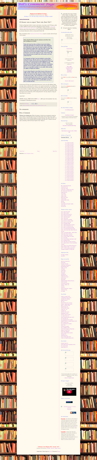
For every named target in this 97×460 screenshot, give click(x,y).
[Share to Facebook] (35, 103)
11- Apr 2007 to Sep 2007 (69, 155)
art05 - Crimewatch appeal (65, 216)
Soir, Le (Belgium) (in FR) (65, 327)
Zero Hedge (63, 291)
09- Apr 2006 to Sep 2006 (69, 153)
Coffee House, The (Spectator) (66, 265)
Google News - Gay (64, 309)
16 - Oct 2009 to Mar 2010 (69, 162)
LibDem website (63, 196)
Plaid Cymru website (64, 197)
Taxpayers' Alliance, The (65, 284)
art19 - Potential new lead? (65, 240)
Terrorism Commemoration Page (69, 125)
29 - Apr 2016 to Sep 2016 (69, 179)
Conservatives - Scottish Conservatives (67, 189)
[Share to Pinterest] (36, 103)
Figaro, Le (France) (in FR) (65, 305)
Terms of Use (69, 69)
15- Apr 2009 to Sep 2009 (69, 160)
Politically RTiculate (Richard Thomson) (67, 280)
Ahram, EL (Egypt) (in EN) (65, 296)
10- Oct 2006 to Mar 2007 (69, 154)
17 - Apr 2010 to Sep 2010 (69, 163)
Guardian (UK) (63, 310)
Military (39, 105)
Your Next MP (63, 206)
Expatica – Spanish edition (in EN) (66, 304)
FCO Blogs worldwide (64, 254)
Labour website (63, 194)
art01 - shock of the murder (65, 211)
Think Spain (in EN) (64, 335)
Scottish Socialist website (65, 200)
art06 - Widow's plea (64, 218)
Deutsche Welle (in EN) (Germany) (66, 302)
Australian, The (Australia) (65, 299)
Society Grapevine (64, 282)
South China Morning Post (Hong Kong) (67, 328)
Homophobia (27, 105)
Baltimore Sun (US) (64, 300)
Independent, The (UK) (64, 313)
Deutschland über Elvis (64, 266)
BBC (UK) (62, 301)
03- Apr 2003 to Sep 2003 (69, 145)
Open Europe (63, 279)
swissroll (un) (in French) (65, 283)
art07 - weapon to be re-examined (66, 219)
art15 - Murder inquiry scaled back (66, 235)
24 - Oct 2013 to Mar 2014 (69, 172)
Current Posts (69, 48)
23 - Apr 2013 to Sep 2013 (69, 171)
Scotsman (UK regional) (65, 326)
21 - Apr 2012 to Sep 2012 (69, 168)
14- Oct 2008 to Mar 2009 (69, 159)
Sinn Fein (62, 201)
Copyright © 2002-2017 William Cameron (54, 448)
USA (45, 105)
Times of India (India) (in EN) (66, 336)
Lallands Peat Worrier (64, 276)
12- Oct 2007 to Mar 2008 (69, 157)
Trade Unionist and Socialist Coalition (67, 203)
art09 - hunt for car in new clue (66, 222)
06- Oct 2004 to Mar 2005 (69, 149)
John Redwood (63, 274)
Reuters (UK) (63, 325)
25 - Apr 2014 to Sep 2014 (69, 173)
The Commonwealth (64, 345)
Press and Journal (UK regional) (66, 323)
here (70, 60)
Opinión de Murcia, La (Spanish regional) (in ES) (69, 321)
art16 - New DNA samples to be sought (67, 236)
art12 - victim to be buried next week (67, 226)
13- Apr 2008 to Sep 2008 (69, 158)
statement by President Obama (36, 33)
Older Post (55, 151)
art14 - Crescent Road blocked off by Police (68, 228)
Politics (42, 105)
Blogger (58, 451)
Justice (37, 105)
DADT (24, 105)
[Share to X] (34, 103)
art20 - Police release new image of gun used (68, 241)
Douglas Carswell (64, 267)
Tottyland (62, 285)
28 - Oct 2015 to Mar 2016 (69, 177)
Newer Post (22, 151)
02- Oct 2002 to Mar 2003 (69, 144)
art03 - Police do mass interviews (66, 214)
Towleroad (62, 287)
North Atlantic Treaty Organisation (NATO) (68, 344)
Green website (63, 193)
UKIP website (63, 205)
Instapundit (63, 272)
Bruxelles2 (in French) (64, 263)
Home (38, 151)
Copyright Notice (69, 68)
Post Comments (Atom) (29, 153)
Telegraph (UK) (63, 334)
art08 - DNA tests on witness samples (67, 220)
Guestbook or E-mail (69, 115)
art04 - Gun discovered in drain (66, 215)
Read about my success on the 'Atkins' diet (69, 131)
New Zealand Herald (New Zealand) (67, 319)
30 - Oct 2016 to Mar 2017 (69, 180)
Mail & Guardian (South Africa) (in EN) (67, 317)
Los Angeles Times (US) (65, 315)
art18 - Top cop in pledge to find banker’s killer (68, 239)
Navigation (69, 70)
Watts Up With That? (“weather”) (66, 288)
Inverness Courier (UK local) (65, 314)
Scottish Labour (63, 198)
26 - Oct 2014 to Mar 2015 (69, 175)
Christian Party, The (64, 187)
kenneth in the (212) (64, 275)
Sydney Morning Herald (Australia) (67, 332)
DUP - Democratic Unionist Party (66, 190)
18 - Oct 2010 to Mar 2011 (69, 164)
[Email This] (31, 103)
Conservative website (64, 188)
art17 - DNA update (64, 237)
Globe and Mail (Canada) (65, 308)
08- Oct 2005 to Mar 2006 (69, 151)
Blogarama (69, 409)
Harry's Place (63, 271)
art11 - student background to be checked (67, 224)
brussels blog (63, 262)
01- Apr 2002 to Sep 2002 (69, 142)
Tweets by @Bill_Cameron (69, 80)
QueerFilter (63, 256)
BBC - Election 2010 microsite (66, 185)
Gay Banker (63, 269)
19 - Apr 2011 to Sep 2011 (69, 166)
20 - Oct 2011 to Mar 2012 (69, 167)
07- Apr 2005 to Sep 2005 (69, 150)
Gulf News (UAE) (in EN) (65, 312)
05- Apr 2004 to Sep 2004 (69, 147)
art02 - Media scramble (65, 213)
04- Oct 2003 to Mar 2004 (69, 146)
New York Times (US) (64, 318)
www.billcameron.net (69, 109)
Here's (38, 98)
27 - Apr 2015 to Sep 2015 (69, 176)
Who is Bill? (69, 66)
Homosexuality (32, 105)
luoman (50, 451)
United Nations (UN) (64, 347)
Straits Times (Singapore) (65, 331)
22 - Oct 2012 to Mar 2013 (69, 170)
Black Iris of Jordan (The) (65, 261)
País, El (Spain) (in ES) (64, 322)
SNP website (63, 202)
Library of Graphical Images (69, 377)
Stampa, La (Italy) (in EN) (65, 330)
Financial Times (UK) (64, 306)
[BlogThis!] (33, 103)
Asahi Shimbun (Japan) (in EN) (66, 297)
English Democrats (64, 192)
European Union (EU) (64, 343)
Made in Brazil (63, 278)
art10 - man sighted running (65, 223)
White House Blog (64, 289)
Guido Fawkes (63, 270)
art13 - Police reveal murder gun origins (67, 227)
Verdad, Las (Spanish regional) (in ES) (67, 338)
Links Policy (69, 72)
